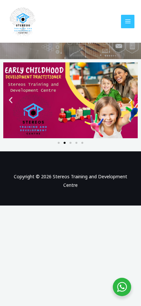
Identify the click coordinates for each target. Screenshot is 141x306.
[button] (11, 100)
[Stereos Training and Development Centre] (23, 21)
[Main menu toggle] (127, 21)
